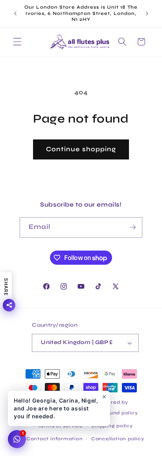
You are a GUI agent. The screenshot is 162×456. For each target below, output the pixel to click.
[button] (17, 41)
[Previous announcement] (15, 13)
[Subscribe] (132, 227)
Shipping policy (112, 426)
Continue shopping (81, 149)
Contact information (54, 438)
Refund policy (119, 413)
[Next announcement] (147, 13)
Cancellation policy (117, 438)
